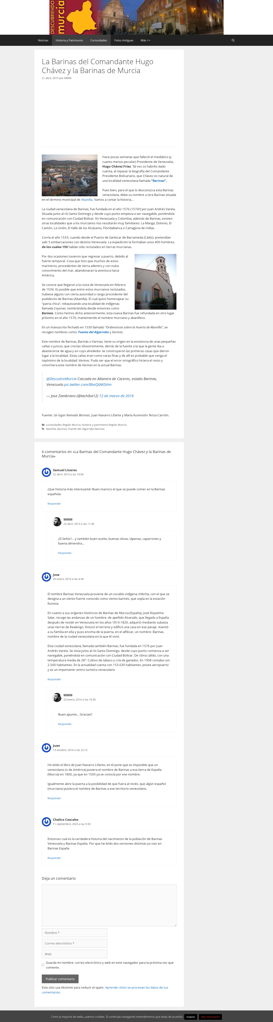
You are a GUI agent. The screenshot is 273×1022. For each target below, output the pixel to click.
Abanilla (86, 199)
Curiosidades (98, 40)
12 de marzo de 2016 (116, 395)
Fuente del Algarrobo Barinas (86, 429)
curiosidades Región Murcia (63, 424)
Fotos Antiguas (123, 40)
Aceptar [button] (190, 1016)
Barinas (158, 180)
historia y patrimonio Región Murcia (104, 424)
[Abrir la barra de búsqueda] (233, 40)
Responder (54, 503)
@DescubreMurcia (61, 378)
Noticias (43, 40)
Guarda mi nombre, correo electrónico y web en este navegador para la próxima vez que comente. (110, 964)
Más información (210, 1016)
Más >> (145, 40)
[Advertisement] (109, 112)
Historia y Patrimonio (69, 40)
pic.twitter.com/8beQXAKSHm (87, 384)
